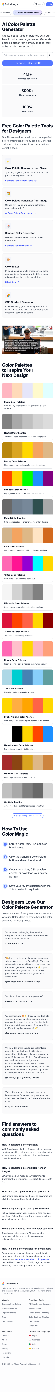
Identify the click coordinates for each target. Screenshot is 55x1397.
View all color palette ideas (26, 816)
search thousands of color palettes (32, 1259)
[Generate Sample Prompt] (50, 55)
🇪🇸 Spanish (34, 1348)
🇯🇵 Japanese (34, 1340)
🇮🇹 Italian (33, 1344)
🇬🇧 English (33, 1335)
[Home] (10, 4)
